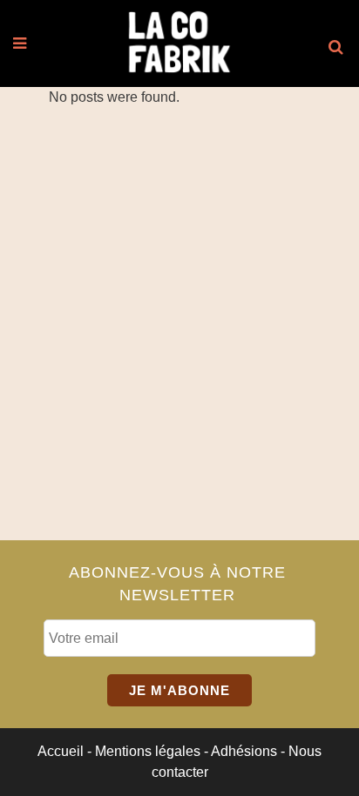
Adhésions (244, 751)
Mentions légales (147, 751)
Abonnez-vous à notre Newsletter (177, 583)
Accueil (60, 751)
